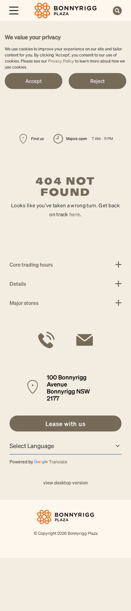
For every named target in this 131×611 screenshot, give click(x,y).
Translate (58, 461)
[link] (65, 9)
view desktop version (65, 482)
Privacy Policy (61, 60)
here (74, 214)
